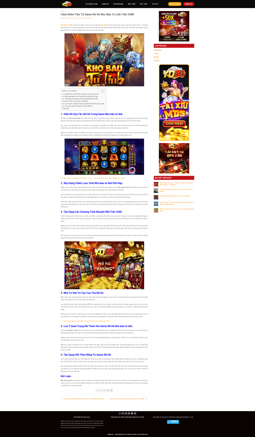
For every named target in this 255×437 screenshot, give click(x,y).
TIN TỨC (155, 4)
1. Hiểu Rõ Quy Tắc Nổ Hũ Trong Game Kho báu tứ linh (81, 94)
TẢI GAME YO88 (91, 4)
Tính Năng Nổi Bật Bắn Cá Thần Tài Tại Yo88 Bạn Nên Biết (84, 399)
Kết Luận (66, 108)
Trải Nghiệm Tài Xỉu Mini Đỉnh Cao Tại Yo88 (174, 196)
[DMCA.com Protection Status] (173, 422)
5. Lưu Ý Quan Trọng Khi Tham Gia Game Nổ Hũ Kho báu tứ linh (83, 104)
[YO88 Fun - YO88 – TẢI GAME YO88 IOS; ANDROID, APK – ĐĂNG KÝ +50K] (71, 4)
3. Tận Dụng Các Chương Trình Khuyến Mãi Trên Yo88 (80, 99)
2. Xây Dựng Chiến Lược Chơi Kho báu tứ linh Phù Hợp (80, 96)
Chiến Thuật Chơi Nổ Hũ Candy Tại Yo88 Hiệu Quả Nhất (177, 210)
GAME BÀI (157, 50)
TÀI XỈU (156, 61)
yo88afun (88, 18)
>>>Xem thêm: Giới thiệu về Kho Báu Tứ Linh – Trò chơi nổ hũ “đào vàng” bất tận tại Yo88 (92, 178)
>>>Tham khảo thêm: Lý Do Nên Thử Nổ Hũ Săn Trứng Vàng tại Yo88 (85, 321)
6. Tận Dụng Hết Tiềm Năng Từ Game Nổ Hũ (77, 106)
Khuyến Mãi (128, 417)
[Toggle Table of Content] (102, 91)
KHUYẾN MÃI (118, 4)
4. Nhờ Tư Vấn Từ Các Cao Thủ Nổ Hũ (75, 101)
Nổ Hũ (62, 11)
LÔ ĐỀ (156, 54)
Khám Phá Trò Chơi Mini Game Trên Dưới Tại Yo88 (127, 399)
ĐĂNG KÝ (105, 4)
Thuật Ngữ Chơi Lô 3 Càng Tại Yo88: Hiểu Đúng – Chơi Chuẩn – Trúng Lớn (177, 184)
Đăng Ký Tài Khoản (138, 417)
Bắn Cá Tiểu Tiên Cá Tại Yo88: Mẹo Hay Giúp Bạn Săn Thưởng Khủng (176, 203)
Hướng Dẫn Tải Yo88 (117, 417)
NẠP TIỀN (131, 4)
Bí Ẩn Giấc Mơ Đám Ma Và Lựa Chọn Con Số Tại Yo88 (176, 190)
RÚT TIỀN (143, 4)
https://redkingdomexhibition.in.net (182, 417)
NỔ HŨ (156, 57)
